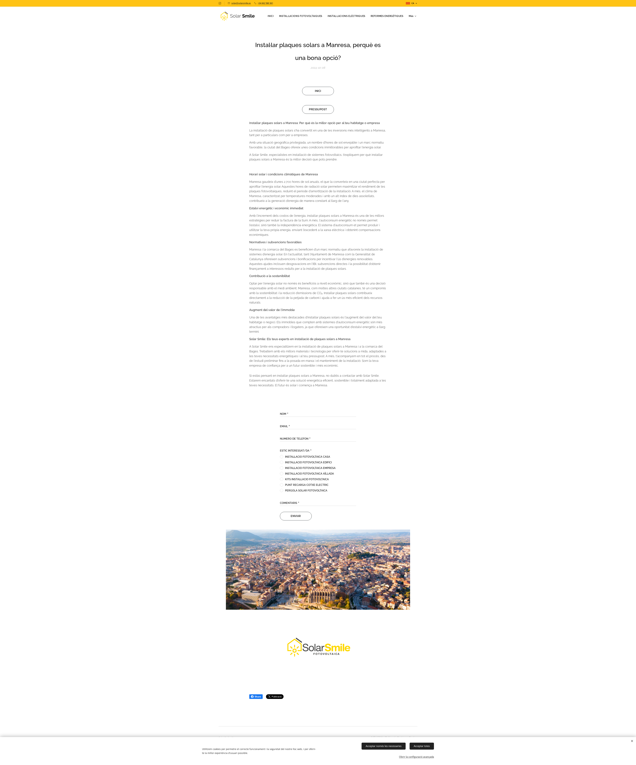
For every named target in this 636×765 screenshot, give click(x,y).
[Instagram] (220, 3)
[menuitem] (271, 16)
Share (258, 696)
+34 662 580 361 (265, 3)
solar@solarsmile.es (241, 3)
